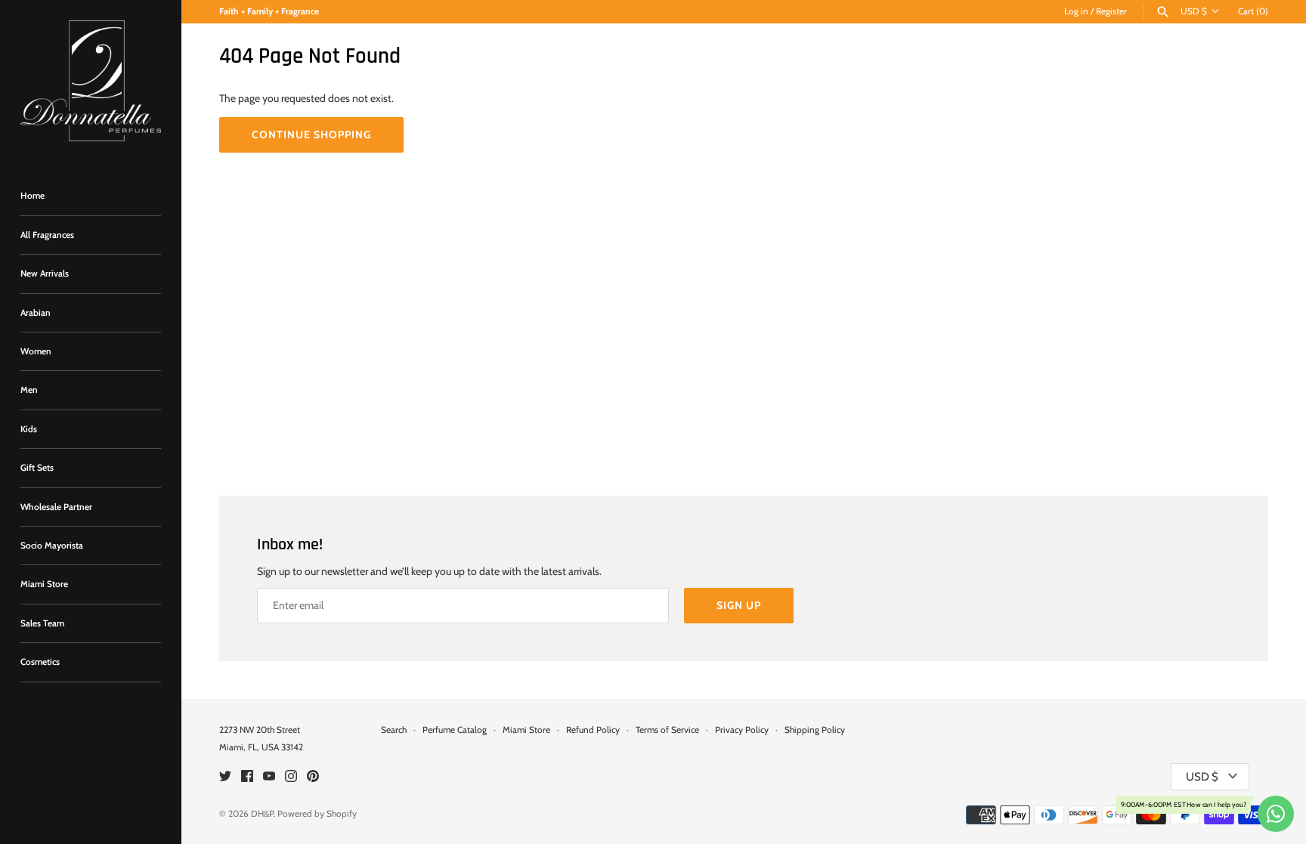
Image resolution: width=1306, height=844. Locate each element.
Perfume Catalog (454, 730)
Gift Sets (37, 467)
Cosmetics (40, 662)
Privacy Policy (742, 730)
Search (394, 730)
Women (35, 351)
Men (29, 390)
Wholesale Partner (56, 507)
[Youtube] (269, 777)
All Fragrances (47, 235)
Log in (1076, 11)
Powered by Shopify (317, 813)
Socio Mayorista (51, 545)
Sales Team (42, 623)
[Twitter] (225, 777)
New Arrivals (44, 273)
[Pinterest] (313, 777)
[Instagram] (291, 777)
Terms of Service (667, 730)
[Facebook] (247, 777)
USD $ (1194, 11)
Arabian (35, 313)
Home (32, 195)
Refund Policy (593, 730)
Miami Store (44, 584)
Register (1111, 11)
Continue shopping (311, 134)
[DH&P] (90, 80)
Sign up (738, 605)
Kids (28, 429)
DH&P (262, 813)
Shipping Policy (815, 730)
